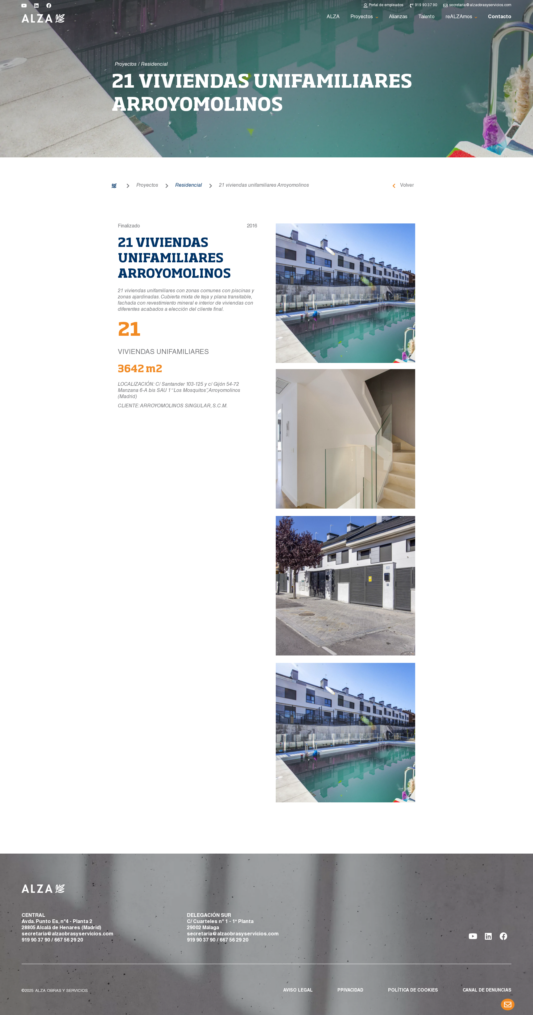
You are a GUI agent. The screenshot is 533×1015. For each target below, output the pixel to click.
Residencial (188, 185)
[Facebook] (48, 5)
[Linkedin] (36, 5)
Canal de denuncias (487, 990)
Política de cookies (413, 990)
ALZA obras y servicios (61, 991)
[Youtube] (24, 5)
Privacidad (350, 990)
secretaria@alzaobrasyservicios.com (67, 934)
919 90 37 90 (36, 940)
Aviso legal (298, 990)
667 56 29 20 (68, 940)
